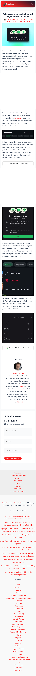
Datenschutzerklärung (18, 491)
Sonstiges (18, 667)
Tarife (19, 635)
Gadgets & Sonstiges (19, 595)
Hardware (18, 587)
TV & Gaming (19, 614)
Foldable (19, 593)
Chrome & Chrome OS (20, 657)
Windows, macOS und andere (19, 660)
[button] (32, 4)
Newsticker (18, 473)
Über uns (18, 483)
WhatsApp (26, 21)
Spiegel (21, 386)
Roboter (19, 603)
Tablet (19, 611)
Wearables (19, 616)
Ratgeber (18, 638)
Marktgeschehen (18, 624)
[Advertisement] (18, 91)
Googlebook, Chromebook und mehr (19, 598)
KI (19, 662)
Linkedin (20, 402)
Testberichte (18, 670)
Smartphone (18, 608)
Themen (18, 478)
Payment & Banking (18, 629)
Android (20, 654)
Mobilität (19, 601)
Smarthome (19, 606)
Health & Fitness (18, 619)
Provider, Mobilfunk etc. (18, 632)
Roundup (18, 643)
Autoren (18, 486)
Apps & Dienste (17, 21)
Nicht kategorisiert (18, 627)
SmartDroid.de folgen (18, 475)
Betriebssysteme (19, 651)
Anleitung (18, 640)
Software (18, 646)
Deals (18, 585)
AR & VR (19, 590)
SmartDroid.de (7, 503)
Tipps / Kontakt (18, 481)
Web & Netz (19, 665)
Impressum (18, 488)
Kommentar (18, 621)
